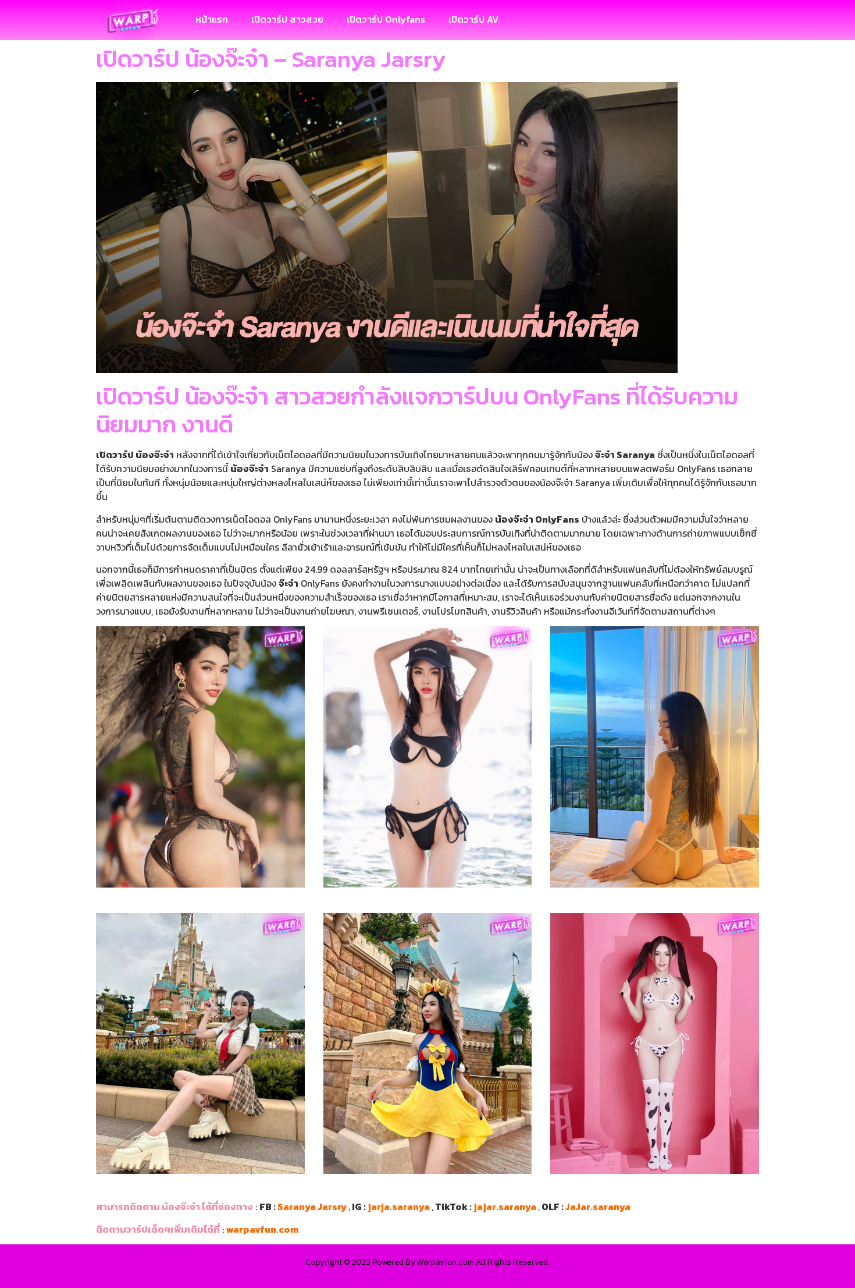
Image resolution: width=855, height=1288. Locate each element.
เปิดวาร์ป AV (473, 19)
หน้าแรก (211, 19)
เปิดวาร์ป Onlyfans (386, 19)
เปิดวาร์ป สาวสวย (287, 19)
